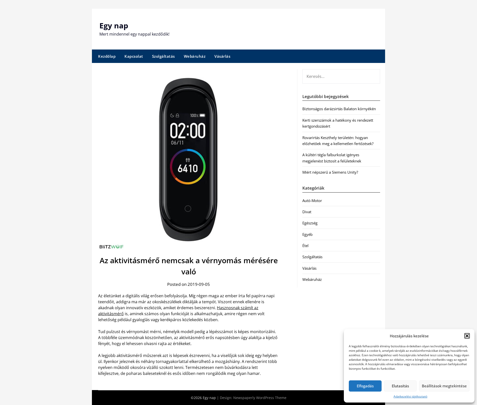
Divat (306, 211)
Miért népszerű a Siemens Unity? (330, 172)
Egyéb (307, 234)
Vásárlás (222, 56)
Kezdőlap (107, 56)
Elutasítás (400, 385)
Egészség (310, 222)
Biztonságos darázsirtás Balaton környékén (339, 108)
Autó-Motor (312, 200)
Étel (305, 245)
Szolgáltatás (163, 56)
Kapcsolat (133, 56)
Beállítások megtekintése (444, 385)
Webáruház (195, 56)
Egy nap (113, 25)
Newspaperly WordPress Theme (259, 397)
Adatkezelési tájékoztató (410, 396)
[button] (467, 335)
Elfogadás (365, 385)
